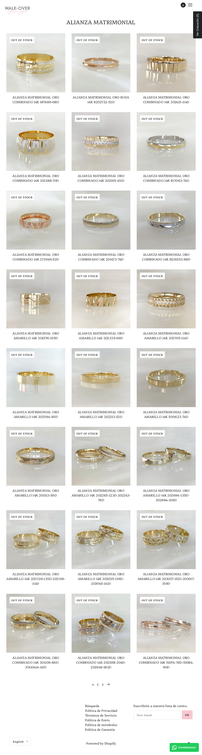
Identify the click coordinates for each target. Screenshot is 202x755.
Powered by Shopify (101, 743)
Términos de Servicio (101, 715)
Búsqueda (92, 705)
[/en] (17, 10)
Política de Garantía (100, 729)
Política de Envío (97, 720)
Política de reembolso (101, 724)
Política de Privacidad (101, 710)
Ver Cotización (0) (197, 25)
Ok (187, 715)
